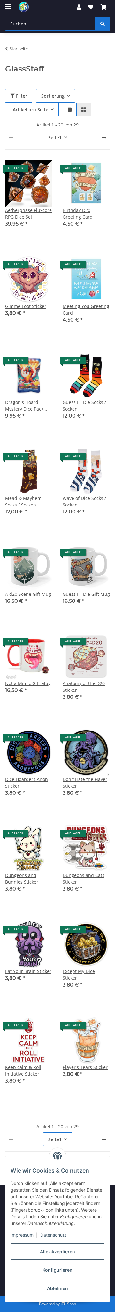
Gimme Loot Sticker (25, 306)
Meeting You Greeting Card (86, 309)
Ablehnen (57, 1288)
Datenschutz (53, 1235)
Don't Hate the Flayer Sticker (85, 782)
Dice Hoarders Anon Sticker (26, 782)
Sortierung (53, 96)
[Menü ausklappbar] (8, 4)
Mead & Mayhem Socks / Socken (23, 501)
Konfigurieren (57, 1270)
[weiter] (104, 137)
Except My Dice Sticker (79, 974)
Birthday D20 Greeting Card (78, 213)
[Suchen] (102, 24)
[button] (79, 7)
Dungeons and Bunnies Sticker (21, 878)
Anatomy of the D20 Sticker (84, 686)
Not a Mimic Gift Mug (28, 683)
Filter (21, 96)
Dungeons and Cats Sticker (83, 878)
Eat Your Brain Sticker (28, 971)
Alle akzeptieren (57, 1251)
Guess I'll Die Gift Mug (86, 594)
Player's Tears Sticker (85, 1067)
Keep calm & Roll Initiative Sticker (23, 1070)
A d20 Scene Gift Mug (28, 594)
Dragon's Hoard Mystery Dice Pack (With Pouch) (24, 405)
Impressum (22, 1235)
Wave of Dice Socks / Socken (84, 501)
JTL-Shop (68, 1304)
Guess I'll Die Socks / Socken (84, 405)
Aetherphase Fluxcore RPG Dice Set (28, 213)
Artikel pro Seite (30, 109)
